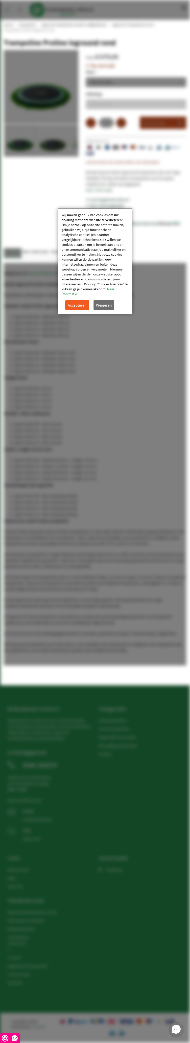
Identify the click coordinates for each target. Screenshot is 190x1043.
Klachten (15, 982)
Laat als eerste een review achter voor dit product (122, 162)
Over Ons (15, 886)
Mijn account (167, 7)
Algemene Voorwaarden (28, 965)
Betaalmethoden (21, 928)
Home (8, 24)
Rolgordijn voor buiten (117, 737)
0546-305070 (40, 765)
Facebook (114, 869)
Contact (14, 957)
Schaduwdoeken (113, 720)
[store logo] (61, 8)
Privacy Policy (19, 974)
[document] (95, 261)
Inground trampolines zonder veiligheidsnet (73, 24)
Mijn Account (18, 869)
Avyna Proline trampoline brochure (56, 273)
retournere (17, 943)
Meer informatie (99, 190)
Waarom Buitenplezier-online (32, 912)
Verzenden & (18, 937)
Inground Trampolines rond (132, 24)
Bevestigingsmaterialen (118, 745)
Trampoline (26, 24)
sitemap (39, 1026)
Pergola (105, 753)
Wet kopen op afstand (26, 920)
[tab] (13, 253)
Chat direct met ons (138, 223)
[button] (52, 141)
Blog (11, 878)
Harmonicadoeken (114, 728)
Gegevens (12, 251)
